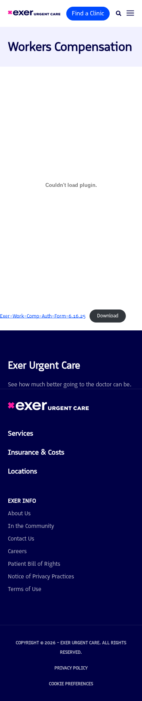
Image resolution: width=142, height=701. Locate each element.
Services (20, 433)
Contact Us (21, 538)
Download (107, 316)
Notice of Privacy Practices (41, 576)
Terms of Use (24, 589)
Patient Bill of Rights (34, 563)
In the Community (31, 525)
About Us (19, 513)
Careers (17, 551)
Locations (22, 471)
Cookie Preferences (71, 683)
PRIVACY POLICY (71, 668)
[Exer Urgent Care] (48, 408)
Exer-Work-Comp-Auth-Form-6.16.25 (43, 316)
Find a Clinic (88, 13)
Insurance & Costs (36, 452)
